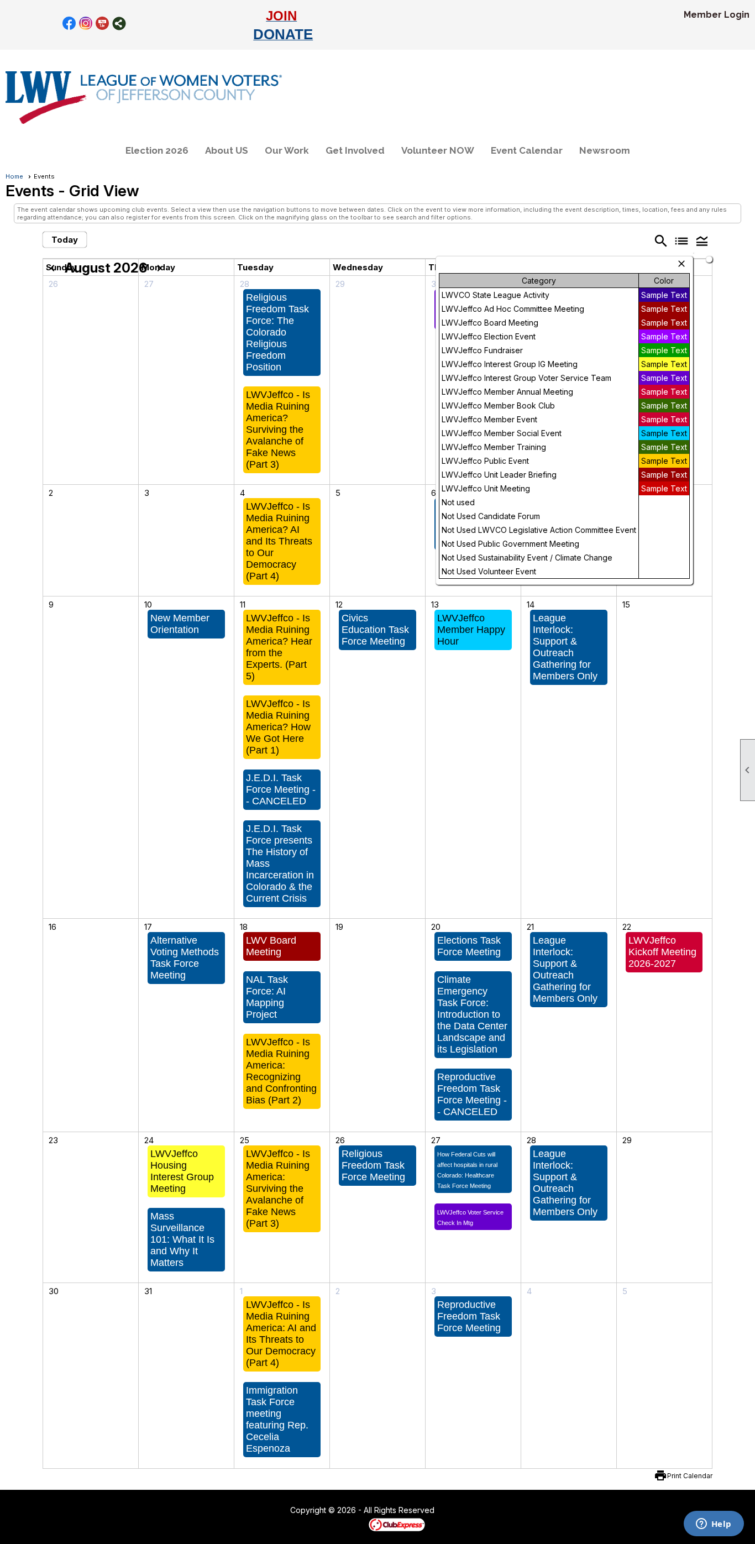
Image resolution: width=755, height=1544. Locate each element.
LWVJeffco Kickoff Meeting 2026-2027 (662, 952)
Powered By (350, 1524)
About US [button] (226, 150)
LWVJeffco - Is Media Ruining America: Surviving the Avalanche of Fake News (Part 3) (278, 1188)
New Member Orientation (179, 624)
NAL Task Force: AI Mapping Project (267, 997)
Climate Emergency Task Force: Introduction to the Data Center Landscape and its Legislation (472, 1014)
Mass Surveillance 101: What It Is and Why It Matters (182, 1239)
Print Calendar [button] (689, 1476)
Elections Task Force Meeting (469, 946)
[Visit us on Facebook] (69, 23)
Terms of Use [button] (468, 1511)
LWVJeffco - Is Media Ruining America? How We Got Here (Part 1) (278, 727)
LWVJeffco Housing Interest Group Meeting (182, 1171)
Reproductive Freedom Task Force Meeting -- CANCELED (472, 1094)
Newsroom (604, 150)
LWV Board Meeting (271, 946)
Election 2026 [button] (156, 150)
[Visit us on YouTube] (102, 23)
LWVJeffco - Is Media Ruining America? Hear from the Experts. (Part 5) (279, 647)
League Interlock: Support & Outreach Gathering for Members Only (565, 647)
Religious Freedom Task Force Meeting (373, 1165)
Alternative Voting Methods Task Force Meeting (184, 958)
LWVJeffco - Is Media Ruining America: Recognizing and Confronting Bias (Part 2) (281, 1071)
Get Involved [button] (355, 150)
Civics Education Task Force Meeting (375, 630)
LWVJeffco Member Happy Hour (471, 630)
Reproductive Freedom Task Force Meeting (469, 1316)
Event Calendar (527, 150)
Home (14, 176)
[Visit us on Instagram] (86, 23)
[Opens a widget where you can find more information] (713, 1524)
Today (64, 239)
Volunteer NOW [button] (437, 150)
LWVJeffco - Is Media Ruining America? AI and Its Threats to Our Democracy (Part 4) (279, 541)
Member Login (716, 14)
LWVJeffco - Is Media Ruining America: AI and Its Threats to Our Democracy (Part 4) (281, 1333)
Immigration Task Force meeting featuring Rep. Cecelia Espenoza (277, 1419)
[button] (702, 240)
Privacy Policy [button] (522, 1511)
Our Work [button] (287, 150)
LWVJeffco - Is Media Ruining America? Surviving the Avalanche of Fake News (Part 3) (278, 429)
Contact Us (260, 1511)
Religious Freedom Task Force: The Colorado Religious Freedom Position (277, 332)
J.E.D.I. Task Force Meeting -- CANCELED (281, 789)
